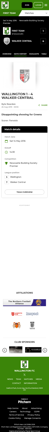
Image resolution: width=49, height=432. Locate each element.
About (25, 408)
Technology (25, 411)
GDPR (36, 411)
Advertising (36, 408)
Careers (13, 411)
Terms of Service (16, 415)
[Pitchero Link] (24, 402)
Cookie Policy (15, 418)
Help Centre (12, 408)
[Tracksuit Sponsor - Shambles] (33, 350)
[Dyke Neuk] (16, 350)
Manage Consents (32, 418)
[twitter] (24, 375)
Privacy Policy (34, 415)
